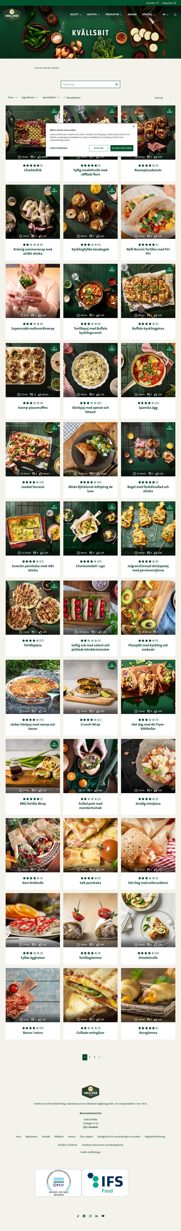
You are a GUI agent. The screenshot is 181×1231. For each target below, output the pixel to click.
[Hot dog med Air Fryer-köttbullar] (148, 687)
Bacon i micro (33, 1033)
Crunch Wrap (90, 724)
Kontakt (46, 1137)
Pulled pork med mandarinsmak (90, 806)
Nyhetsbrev (31, 1137)
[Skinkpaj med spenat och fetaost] (90, 370)
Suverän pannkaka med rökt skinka (33, 568)
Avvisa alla (98, 148)
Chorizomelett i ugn (90, 566)
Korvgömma (148, 1033)
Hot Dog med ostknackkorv (148, 883)
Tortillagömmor (90, 958)
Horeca (71, 1137)
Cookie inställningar (90, 1152)
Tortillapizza (33, 645)
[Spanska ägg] (148, 370)
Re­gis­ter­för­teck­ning (155, 1137)
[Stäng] (134, 126)
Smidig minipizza (148, 804)
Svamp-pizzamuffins (33, 408)
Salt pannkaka (90, 883)
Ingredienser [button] (28, 97)
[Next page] (99, 1057)
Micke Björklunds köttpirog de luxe (90, 489)
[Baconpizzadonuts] (148, 132)
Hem (18, 1137)
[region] (92, 140)
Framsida (38, 68)
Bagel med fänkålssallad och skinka (148, 489)
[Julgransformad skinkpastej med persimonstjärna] (148, 528)
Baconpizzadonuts (148, 170)
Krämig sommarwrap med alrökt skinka (33, 251)
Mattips (92, 14)
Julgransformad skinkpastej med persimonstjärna (148, 568)
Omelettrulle (148, 958)
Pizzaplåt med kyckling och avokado (148, 647)
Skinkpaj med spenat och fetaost (90, 410)
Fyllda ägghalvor (33, 958)
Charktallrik (33, 170)
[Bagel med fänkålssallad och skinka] (148, 449)
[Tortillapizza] (33, 608)
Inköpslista (167, 3)
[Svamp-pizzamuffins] (33, 370)
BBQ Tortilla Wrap (33, 804)
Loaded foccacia (32, 487)
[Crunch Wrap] (90, 687)
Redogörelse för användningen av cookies (119, 1137)
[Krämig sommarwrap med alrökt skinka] (33, 212)
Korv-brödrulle (32, 883)
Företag (147, 14)
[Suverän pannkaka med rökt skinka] (33, 528)
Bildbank (59, 1137)
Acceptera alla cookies (122, 148)
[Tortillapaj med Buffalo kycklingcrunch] (90, 291)
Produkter (112, 14)
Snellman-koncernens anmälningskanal (102, 1145)
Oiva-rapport (86, 1137)
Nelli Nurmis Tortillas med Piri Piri (148, 251)
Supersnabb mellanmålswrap (32, 328)
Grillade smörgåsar (90, 1033)
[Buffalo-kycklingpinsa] (148, 291)
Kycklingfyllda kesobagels (90, 249)
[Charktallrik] (33, 132)
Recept (74, 14)
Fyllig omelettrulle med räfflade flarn (90, 172)
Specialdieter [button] (50, 97)
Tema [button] (11, 97)
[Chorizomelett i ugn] (90, 528)
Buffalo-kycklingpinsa (148, 328)
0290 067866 (90, 1120)
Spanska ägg (148, 408)
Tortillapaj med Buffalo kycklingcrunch (90, 331)
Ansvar (132, 14)
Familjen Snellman (67, 1145)
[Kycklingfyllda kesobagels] (90, 212)
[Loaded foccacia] (33, 449)
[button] (82, 15)
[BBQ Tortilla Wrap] (33, 766)
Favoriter (150, 3)
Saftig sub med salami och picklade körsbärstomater (90, 647)
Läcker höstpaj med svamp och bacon (32, 727)
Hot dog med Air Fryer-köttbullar (148, 727)
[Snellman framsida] (11, 14)
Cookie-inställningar (58, 148)
